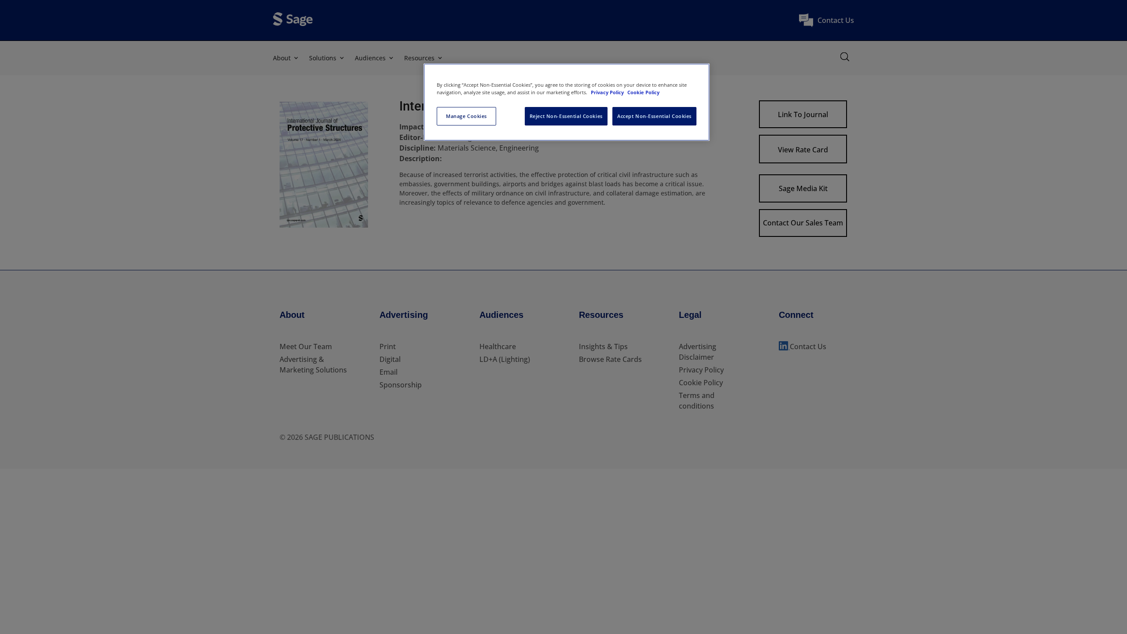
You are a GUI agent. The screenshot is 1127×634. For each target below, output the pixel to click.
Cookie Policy (643, 92)
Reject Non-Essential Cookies (566, 116)
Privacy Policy (608, 92)
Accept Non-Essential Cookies (654, 116)
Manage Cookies (466, 116)
